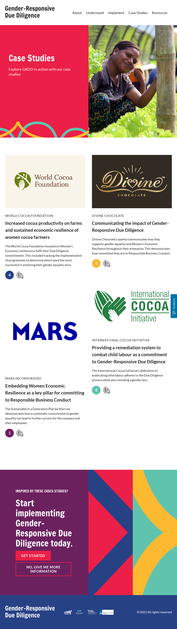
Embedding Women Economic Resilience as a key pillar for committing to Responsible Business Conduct (44, 393)
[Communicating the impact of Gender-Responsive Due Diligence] (132, 181)
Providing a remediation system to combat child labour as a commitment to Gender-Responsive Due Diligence (129, 354)
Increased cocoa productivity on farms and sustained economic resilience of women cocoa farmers (43, 230)
